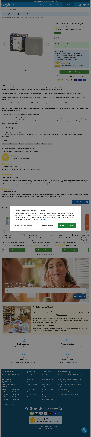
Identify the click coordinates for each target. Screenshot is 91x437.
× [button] (78, 208)
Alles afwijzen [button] (48, 225)
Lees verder (42, 219)
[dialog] (45, 218)
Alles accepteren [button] (67, 225)
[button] (23, 225)
